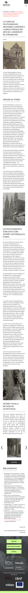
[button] (2, 447)
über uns (14, 541)
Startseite (6, 11)
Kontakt (14, 551)
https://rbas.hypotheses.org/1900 (12, 520)
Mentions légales (18, 556)
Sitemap (12, 556)
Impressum (9, 556)
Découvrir (14, 462)
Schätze (12, 11)
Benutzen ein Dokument (14, 546)
